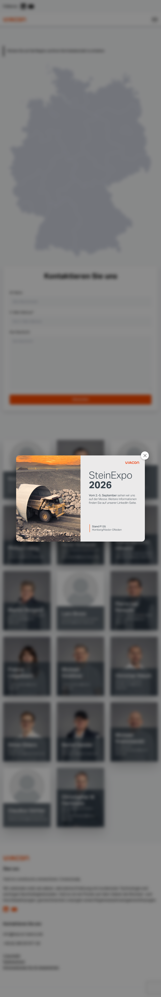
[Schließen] (145, 455)
